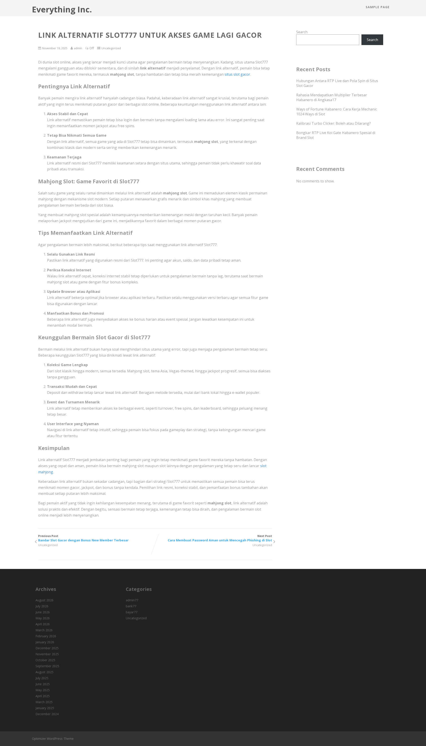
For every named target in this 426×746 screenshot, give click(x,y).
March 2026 (44, 630)
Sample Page (378, 7)
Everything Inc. (62, 9)
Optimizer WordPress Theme (53, 738)
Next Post (220, 538)
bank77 (131, 606)
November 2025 (47, 654)
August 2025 (44, 672)
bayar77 (131, 612)
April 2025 (43, 696)
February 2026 (46, 636)
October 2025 (45, 660)
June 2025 (43, 684)
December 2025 (47, 648)
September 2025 (47, 666)
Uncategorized (111, 48)
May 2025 (43, 690)
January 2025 (45, 708)
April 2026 (43, 624)
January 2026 (45, 642)
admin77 (132, 600)
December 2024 (47, 714)
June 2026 (43, 612)
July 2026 (42, 606)
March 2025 (44, 702)
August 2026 (44, 600)
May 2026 (43, 618)
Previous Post (83, 538)
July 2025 (42, 678)
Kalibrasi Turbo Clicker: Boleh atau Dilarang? (333, 123)
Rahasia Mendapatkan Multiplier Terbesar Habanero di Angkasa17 (331, 97)
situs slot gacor (237, 74)
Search (302, 32)
